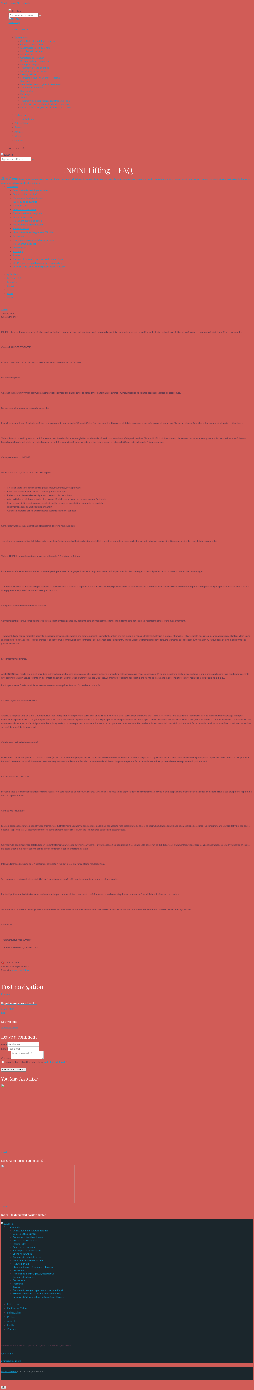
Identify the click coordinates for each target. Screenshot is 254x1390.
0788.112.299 (7, 1353)
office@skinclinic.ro (11, 1360)
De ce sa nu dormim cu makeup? (22, 1160)
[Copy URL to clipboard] (11, 977)
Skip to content (8, 3)
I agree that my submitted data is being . (36, 1062)
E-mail (4, 1048)
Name (4, 1044)
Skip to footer (24, 3)
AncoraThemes (9, 1371)
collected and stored (54, 1062)
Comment (6, 1058)
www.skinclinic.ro (21, 970)
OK (3, 1387)
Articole (4, 309)
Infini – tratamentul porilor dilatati (23, 1215)
